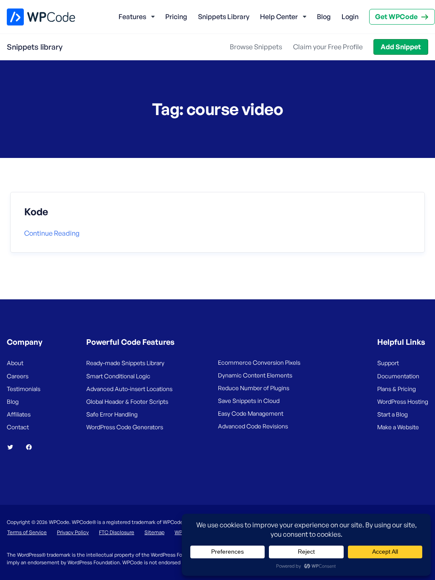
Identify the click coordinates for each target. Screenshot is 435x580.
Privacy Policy (73, 532)
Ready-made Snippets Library (125, 362)
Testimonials (23, 388)
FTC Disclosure (116, 532)
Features (132, 16)
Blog (323, 16)
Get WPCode (396, 16)
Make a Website (398, 427)
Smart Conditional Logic (118, 376)
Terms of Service (27, 532)
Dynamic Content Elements (255, 375)
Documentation (398, 376)
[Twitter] (13, 447)
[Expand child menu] (153, 17)
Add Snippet (401, 46)
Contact (18, 427)
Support (388, 362)
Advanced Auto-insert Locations (129, 388)
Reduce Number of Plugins (253, 387)
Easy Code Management (250, 413)
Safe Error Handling (112, 414)
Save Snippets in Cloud (249, 400)
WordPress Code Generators (124, 427)
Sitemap (154, 532)
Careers (17, 376)
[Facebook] (32, 447)
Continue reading (51, 233)
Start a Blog (392, 414)
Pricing (176, 16)
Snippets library (34, 46)
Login (350, 16)
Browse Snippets (256, 46)
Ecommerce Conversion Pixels (259, 362)
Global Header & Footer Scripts (127, 401)
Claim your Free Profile (328, 46)
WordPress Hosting (402, 401)
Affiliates (19, 414)
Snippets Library (223, 16)
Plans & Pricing (396, 388)
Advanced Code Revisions (253, 426)
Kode (36, 212)
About (15, 362)
